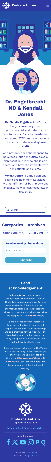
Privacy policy (14, 428)
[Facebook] (8, 442)
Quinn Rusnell (32, 456)
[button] (46, 6)
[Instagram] (30, 442)
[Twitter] (15, 442)
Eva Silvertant (32, 452)
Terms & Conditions (34, 428)
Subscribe (26, 260)
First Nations (29, 315)
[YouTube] (23, 442)
